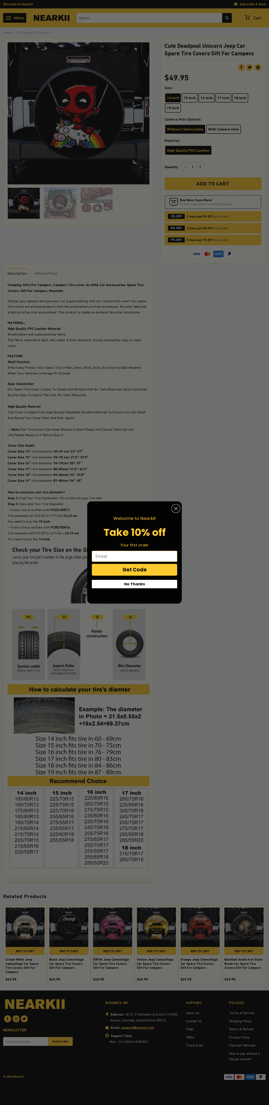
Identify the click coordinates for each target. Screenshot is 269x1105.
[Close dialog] (176, 509)
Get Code (135, 569)
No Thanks (134, 584)
